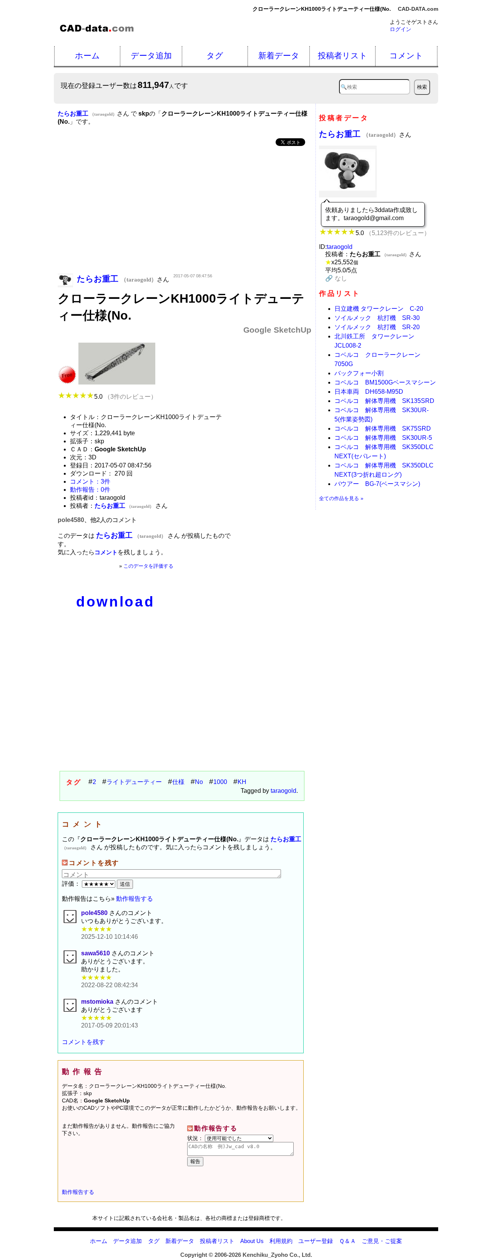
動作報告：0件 (90, 489)
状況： (196, 1138)
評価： (72, 883)
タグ (214, 55)
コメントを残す (83, 1042)
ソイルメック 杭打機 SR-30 (377, 318)
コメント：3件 (90, 481)
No (199, 782)
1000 (220, 782)
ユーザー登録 (315, 1241)
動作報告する (134, 898)
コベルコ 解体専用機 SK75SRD (382, 428)
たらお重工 (359, 133)
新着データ (278, 55)
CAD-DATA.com (418, 9)
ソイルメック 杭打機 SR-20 (377, 327)
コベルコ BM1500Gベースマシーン (385, 382)
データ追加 (151, 55)
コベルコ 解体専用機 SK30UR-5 (383, 437)
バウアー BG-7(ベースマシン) (377, 484)
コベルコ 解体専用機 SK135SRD (384, 401)
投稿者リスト (342, 55)
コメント (406, 55)
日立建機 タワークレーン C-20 (378, 308)
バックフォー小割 (359, 373)
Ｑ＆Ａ (347, 1241)
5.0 (125, 396)
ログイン (400, 29)
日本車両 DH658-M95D (368, 391)
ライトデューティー (134, 782)
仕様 (178, 782)
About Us (252, 1241)
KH (242, 782)
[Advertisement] (184, 210)
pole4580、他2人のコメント (97, 520)
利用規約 (281, 1241)
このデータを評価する (148, 566)
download (115, 602)
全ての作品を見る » (341, 498)
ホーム (87, 55)
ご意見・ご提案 (382, 1241)
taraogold (283, 790)
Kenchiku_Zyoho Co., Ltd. (277, 1254)
